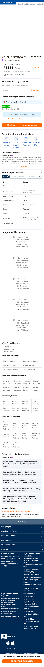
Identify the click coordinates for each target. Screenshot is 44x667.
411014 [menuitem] (9, 2)
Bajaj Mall (11, 511)
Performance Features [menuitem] (17, 177)
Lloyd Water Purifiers (16, 435)
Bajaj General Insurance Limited (30, 603)
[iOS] (13, 643)
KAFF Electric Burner (10, 370)
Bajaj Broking (28, 619)
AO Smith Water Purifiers (35, 425)
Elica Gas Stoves (9, 361)
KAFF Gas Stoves (29, 370)
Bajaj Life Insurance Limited (31, 608)
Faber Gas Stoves (9, 365)
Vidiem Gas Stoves (29, 365)
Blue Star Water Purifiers (25, 425)
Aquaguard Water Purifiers (36, 435)
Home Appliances (23, 511)
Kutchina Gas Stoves (30, 361)
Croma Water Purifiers (25, 435)
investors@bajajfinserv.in (11, 608)
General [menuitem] (5, 177)
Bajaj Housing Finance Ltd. (31, 615)
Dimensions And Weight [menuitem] (35, 177)
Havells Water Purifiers (16, 444)
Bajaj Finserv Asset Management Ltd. (30, 627)
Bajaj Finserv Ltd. (30, 596)
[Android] (8, 643)
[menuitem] (8, 2)
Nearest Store (6, 106)
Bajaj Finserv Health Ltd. (31, 623)
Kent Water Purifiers (16, 425)
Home (4, 511)
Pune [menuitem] (5, 2)
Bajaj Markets (28, 611)
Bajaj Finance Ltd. (30, 599)
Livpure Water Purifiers (6, 444)
